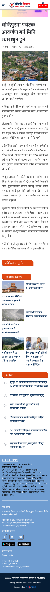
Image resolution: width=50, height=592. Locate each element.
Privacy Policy (15, 582)
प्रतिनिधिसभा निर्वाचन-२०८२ (12, 467)
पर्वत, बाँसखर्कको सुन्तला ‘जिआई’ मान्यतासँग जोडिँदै (24, 406)
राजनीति (5, 495)
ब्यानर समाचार (42, 475)
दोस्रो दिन (36, 472)
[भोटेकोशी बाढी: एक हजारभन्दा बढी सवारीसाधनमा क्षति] (13, 315)
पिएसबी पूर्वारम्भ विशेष (27, 475)
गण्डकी (43, 483)
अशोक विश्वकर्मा (11, 47)
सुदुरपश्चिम (16, 483)
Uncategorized (8, 464)
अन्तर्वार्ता (40, 481)
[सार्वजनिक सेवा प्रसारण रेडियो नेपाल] (20, 5)
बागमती (12, 486)
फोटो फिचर (6, 483)
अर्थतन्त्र (11, 489)
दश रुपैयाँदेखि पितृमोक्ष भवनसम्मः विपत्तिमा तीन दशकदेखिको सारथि (28, 432)
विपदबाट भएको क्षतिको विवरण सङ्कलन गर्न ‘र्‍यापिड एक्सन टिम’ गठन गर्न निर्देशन (36, 359)
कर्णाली (30, 483)
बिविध (4, 481)
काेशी (23, 483)
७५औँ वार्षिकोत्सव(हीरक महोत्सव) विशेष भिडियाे (19, 470)
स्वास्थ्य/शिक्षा (34, 492)
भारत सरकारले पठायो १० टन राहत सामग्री (35, 286)
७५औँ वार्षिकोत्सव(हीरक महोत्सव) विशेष (16, 472)
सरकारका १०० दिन (23, 464)
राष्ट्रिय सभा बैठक (29, 481)
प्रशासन (40, 486)
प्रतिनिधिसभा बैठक (15, 481)
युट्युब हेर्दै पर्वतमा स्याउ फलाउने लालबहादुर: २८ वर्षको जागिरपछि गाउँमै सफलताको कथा (29, 384)
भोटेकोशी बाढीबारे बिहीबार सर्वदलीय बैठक (36, 314)
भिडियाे (28, 478)
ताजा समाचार (16, 492)
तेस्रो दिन (15, 475)
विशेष (25, 492)
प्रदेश (18, 486)
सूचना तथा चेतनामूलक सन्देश (14, 478)
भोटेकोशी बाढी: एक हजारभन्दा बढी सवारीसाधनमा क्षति (10, 329)
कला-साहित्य (28, 489)
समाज (12, 495)
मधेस (37, 483)
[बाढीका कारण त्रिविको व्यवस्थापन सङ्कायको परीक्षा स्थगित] (13, 287)
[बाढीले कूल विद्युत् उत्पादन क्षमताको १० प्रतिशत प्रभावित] (13, 343)
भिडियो (4, 489)
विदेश (43, 492)
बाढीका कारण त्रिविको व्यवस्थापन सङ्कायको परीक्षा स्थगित (12, 300)
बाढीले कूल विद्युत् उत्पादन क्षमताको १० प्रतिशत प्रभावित (11, 357)
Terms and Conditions (31, 582)
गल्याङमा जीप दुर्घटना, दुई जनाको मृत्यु (27, 395)
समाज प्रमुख (39, 489)
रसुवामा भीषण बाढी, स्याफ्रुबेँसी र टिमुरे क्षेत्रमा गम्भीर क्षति (27, 445)
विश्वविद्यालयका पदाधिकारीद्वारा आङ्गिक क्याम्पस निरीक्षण (27, 419)
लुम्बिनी (4, 486)
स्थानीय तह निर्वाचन (29, 486)
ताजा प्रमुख (6, 492)
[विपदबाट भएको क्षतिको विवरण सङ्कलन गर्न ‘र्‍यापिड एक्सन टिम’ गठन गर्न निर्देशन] (37, 343)
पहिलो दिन (6, 475)
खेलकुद (19, 489)
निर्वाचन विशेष (38, 478)
